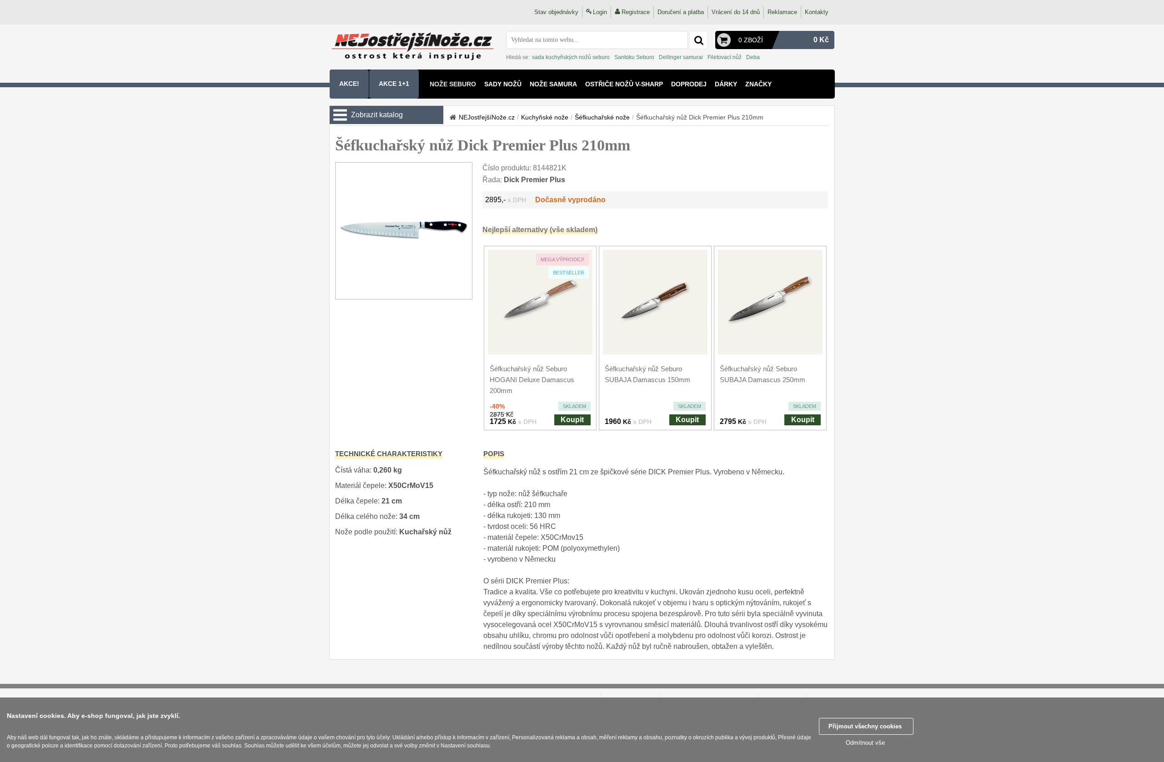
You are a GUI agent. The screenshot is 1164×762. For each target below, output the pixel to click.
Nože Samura (553, 84)
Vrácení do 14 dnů (736, 12)
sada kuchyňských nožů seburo (571, 57)
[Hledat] (698, 40)
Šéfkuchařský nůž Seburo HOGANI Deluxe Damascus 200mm (532, 379)
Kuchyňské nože (544, 117)
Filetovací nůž (724, 57)
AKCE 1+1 (394, 83)
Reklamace (782, 12)
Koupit (572, 419)
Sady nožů (503, 84)
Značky (758, 84)
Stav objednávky (556, 12)
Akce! (349, 83)
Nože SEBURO (453, 84)
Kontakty (816, 12)
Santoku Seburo (634, 57)
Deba (753, 57)
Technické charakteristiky (388, 454)
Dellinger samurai (681, 57)
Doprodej (689, 84)
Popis (493, 454)
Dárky (726, 84)
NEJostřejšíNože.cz (487, 117)
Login (600, 12)
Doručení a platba (680, 12)
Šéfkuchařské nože (602, 117)
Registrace (636, 12)
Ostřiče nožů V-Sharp (624, 84)
